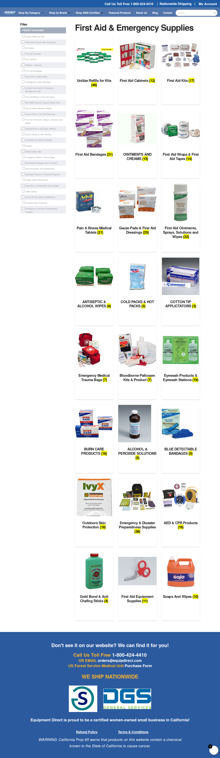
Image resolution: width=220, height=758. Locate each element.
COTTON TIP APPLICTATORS (38, 140)
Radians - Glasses (33, 65)
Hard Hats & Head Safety (36, 76)
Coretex (28, 145)
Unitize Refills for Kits (34, 36)
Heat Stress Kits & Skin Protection (40, 42)
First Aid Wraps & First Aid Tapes (40, 96)
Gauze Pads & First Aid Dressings (40, 114)
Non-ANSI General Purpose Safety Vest (42, 102)
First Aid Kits (31, 59)
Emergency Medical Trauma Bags (40, 157)
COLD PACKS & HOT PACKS (38, 134)
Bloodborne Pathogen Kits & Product (41, 163)
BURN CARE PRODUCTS (36, 180)
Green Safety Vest (33, 151)
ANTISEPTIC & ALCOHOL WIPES (40, 128)
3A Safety (29, 48)
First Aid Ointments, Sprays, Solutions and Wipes (43, 121)
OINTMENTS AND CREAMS (38, 82)
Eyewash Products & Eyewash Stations (42, 174)
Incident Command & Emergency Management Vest (39, 90)
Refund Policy (87, 731)
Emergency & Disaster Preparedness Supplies (41, 210)
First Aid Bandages (33, 70)
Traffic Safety (31, 191)
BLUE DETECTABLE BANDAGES (40, 197)
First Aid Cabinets (33, 53)
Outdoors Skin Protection (36, 202)
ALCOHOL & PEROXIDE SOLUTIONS (42, 185)
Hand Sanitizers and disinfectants (40, 168)
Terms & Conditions (133, 731)
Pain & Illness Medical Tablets (38, 108)
